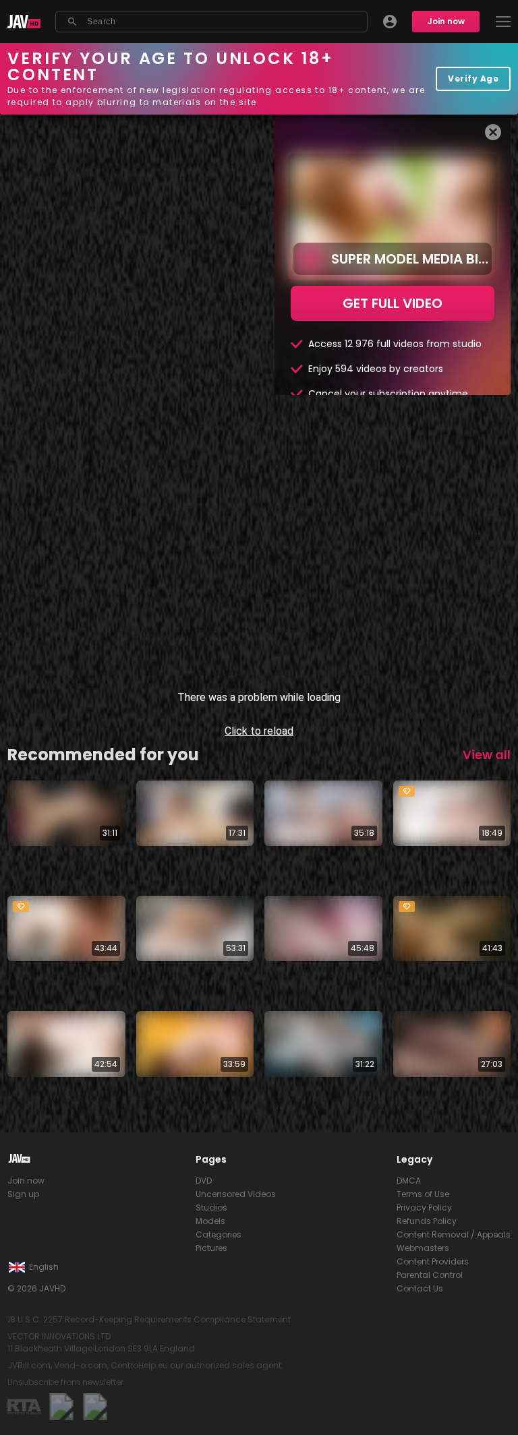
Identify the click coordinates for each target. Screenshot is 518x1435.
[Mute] (56, 1413)
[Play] (21, 1413)
